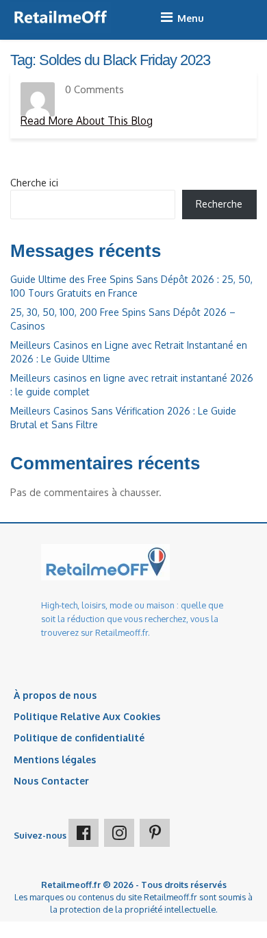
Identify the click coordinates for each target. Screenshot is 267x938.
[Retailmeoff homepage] (60, 17)
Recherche (219, 204)
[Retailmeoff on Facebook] (83, 833)
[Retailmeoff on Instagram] (119, 833)
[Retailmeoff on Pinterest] (155, 833)
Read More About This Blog (87, 120)
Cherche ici (34, 182)
